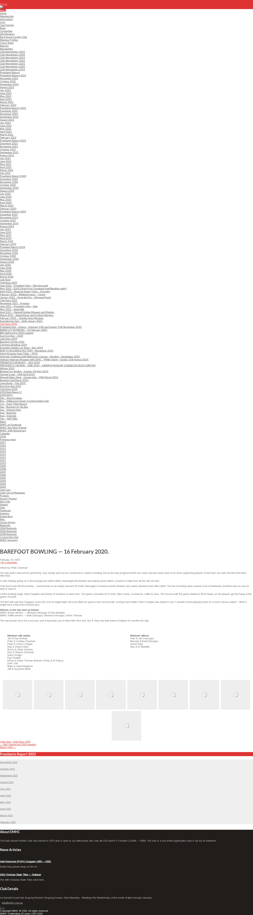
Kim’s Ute (5, 501)
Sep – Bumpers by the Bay (14, 406)
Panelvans (5, 510)
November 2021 (9, 146)
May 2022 (5, 128)
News (3, 421)
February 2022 (8, 137)
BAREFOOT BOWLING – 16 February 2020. (23, 329)
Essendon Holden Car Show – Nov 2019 (21, 347)
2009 (3, 466)
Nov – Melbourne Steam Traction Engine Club (24, 401)
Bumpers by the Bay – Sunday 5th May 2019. (24, 371)
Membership (7, 16)
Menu (3, 10)
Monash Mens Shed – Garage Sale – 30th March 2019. (29, 377)
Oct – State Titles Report (13, 403)
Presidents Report (10, 72)
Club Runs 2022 (8, 282)
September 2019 (9, 223)
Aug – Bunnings (8, 412)
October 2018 (8, 256)
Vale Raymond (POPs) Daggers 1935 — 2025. (25, 861)
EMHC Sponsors (9, 540)
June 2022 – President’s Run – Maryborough (24, 285)
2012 (3, 457)
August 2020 (7, 190)
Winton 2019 (7, 368)
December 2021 (9, 143)
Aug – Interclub (8, 415)
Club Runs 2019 (8, 338)
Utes (2, 507)
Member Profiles (9, 39)
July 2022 (5, 122)
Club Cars (5, 489)
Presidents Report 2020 (13, 176)
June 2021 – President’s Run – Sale (18, 306)
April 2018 (6, 273)
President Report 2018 (12, 247)
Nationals (5, 525)
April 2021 (6, 167)
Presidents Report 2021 (13, 140)
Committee (6, 31)
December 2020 (9, 179)
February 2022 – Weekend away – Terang (22, 294)
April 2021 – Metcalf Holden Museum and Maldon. (27, 312)
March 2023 (6, 102)
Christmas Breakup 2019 (13, 344)
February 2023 (8, 105)
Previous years (8, 439)
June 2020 (5, 196)
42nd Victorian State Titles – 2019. (19, 353)
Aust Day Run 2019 (10, 386)
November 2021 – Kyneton (14, 303)
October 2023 (8, 81)
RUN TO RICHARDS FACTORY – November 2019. (27, 350)
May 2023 (5, 96)
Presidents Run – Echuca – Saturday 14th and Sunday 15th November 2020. (41, 327)
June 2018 (5, 267)
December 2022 (9, 110)
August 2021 (7, 155)
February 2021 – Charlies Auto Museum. (22, 318)
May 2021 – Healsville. (12, 309)
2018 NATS (6, 395)
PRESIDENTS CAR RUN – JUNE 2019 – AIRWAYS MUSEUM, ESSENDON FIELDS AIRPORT (48, 365)
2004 (3, 480)
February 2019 (8, 244)
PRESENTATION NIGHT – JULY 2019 (20, 362)
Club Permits (7, 25)
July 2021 (5, 158)
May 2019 (5, 235)
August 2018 (7, 261)
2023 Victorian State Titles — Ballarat (20, 874)
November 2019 (9, 217)
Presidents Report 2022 (13, 108)
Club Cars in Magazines (12, 492)
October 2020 (8, 184)
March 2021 (6, 170)
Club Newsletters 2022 (12, 60)
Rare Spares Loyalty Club (13, 37)
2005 (3, 477)
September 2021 (9, 152)
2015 (3, 448)
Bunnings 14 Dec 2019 (12, 341)
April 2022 (6, 131)
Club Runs (5, 279)
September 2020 (9, 187)
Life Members (7, 34)
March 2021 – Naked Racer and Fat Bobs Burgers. (27, 315)
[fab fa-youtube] (6, 4)
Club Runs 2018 (8, 389)
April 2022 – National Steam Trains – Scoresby (25, 291)
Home (3, 13)
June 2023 (5, 93)
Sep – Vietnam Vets (10, 409)
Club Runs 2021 (8, 300)
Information (6, 19)
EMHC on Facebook (10, 424)
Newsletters (6, 48)
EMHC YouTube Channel (13, 427)
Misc (2, 519)
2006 (3, 474)
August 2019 (7, 226)
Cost (2, 22)
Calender (5, 433)
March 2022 (6, 134)
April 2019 (6, 238)
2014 (3, 451)
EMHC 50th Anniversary (13, 430)
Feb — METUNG (9, 418)
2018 (3, 436)
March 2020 (6, 205)
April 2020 (6, 202)
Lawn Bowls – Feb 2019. (13, 383)
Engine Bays (6, 516)
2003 (3, 483)
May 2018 (5, 270)
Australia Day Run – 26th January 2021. (21, 321)
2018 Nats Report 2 (11, 392)
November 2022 (9, 113)
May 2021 (5, 164)
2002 (3, 486)
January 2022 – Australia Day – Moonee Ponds (25, 297)
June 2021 (5, 161)
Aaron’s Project (8, 498)
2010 (3, 463)
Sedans (4, 504)
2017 (3, 442)
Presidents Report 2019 (13, 211)
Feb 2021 (5, 173)
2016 (3, 445)
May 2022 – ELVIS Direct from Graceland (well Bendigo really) (33, 288)
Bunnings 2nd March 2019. (14, 380)
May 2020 (5, 199)
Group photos (7, 522)
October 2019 (8, 220)
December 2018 (9, 250)
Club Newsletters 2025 (12, 51)
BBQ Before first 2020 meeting (16, 332)
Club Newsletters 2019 (12, 69)
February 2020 (8, 208)
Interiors (4, 513)
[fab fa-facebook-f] (1, 4)
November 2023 (9, 78)
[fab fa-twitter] (3, 4)
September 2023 (9, 84)
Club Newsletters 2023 (12, 57)
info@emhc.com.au (14, 1)
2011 (3, 460)
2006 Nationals (8, 531)
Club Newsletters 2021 (12, 63)
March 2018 (6, 276)
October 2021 (8, 149)
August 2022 (7, 119)
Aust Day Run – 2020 (11, 335)
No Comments (9, 562)
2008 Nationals (8, 534)
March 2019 (6, 241)
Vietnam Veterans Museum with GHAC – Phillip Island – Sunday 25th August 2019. (44, 359)
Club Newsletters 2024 (12, 54)
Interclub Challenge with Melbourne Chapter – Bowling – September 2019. (40, 356)
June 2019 (5, 232)
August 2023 (7, 87)
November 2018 (9, 253)
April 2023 (6, 99)
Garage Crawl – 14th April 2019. (17, 374)
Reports (4, 45)
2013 (3, 454)
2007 (3, 472)
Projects (4, 495)
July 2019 (5, 229)
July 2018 (5, 264)
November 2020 (9, 182)
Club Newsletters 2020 (12, 66)
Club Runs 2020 (8, 324)
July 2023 (5, 90)
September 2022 (9, 116)
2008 (3, 469)
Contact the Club (9, 537)
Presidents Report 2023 (13, 75)
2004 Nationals (8, 528)
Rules (3, 28)
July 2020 (5, 193)
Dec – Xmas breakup (11, 398)
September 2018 (9, 258)
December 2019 (9, 214)
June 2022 (5, 125)
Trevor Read (7, 42)
